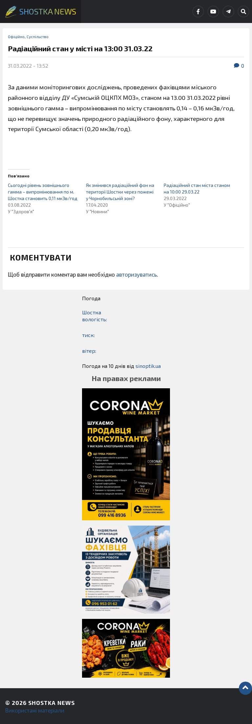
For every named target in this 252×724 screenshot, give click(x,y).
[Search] (243, 11)
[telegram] (228, 11)
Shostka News (51, 702)
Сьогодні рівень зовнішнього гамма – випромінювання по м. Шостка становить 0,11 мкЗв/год (42, 191)
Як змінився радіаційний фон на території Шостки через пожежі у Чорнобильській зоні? (120, 191)
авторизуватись (136, 274)
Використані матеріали (34, 710)
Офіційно (16, 36)
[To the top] (245, 688)
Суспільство (38, 36)
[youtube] (213, 11)
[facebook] (198, 11)
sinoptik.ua (148, 366)
